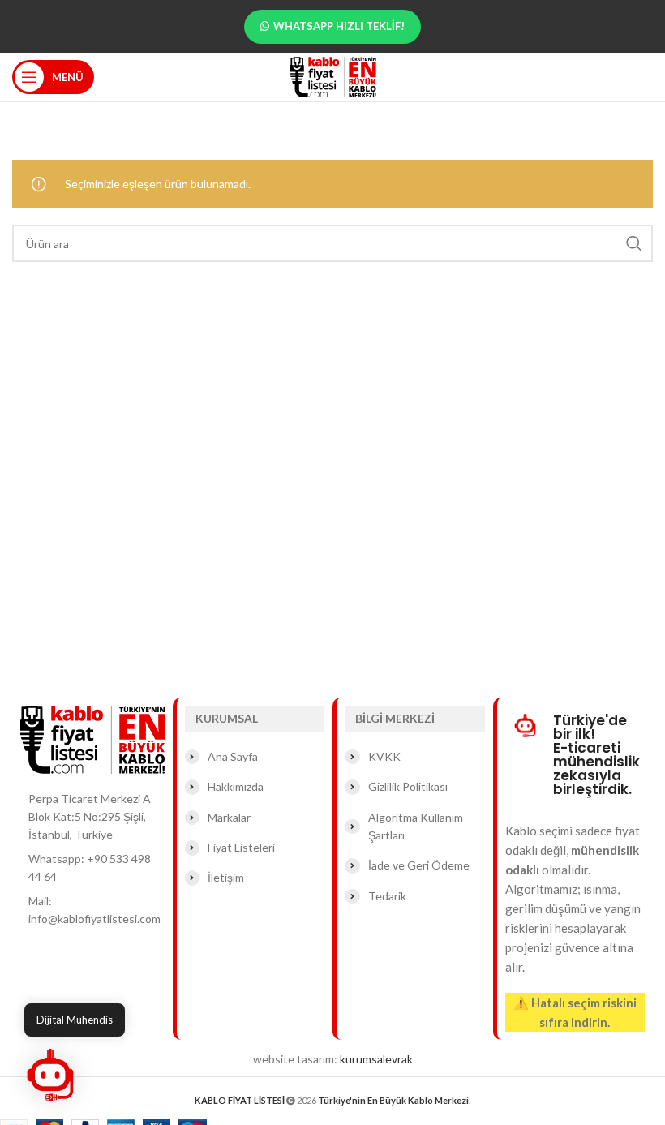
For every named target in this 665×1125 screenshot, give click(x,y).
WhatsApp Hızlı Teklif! (339, 25)
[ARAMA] (634, 243)
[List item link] (92, 868)
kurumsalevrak (376, 1059)
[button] (50, 1075)
